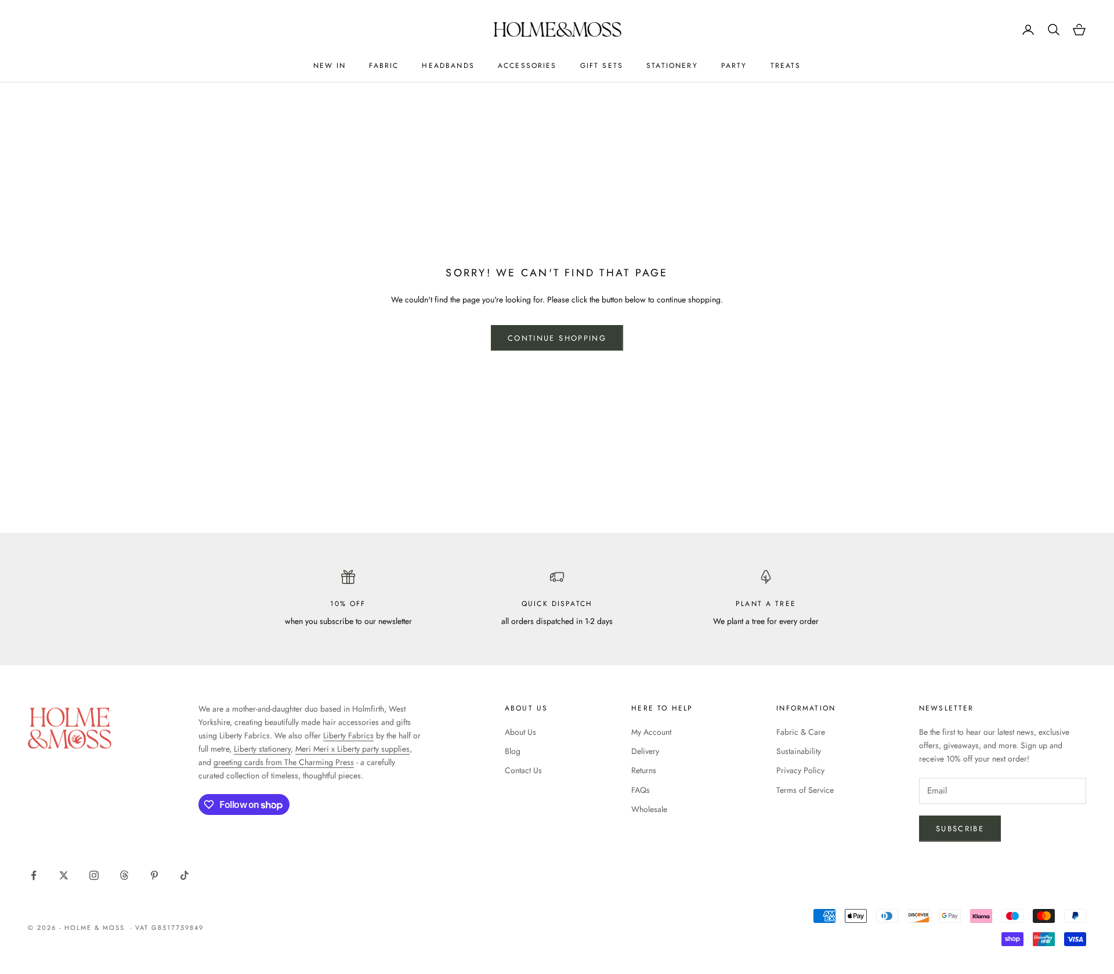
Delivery (645, 751)
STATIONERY (672, 65)
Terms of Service (805, 790)
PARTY (734, 65)
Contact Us (523, 770)
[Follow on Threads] (124, 875)
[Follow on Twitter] (64, 875)
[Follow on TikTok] (184, 875)
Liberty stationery (262, 749)
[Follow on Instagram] (94, 875)
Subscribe (960, 828)
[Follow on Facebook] (33, 875)
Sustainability (798, 751)
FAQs (640, 790)
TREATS (786, 65)
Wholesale (649, 809)
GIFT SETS (601, 65)
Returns (643, 770)
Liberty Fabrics (348, 735)
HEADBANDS (448, 65)
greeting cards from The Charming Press (284, 762)
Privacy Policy (800, 770)
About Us (520, 732)
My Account (651, 732)
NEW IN (329, 65)
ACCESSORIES (527, 65)
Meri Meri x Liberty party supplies (352, 749)
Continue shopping (557, 338)
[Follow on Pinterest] (154, 875)
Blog (512, 751)
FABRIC (384, 65)
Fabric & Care (800, 732)
